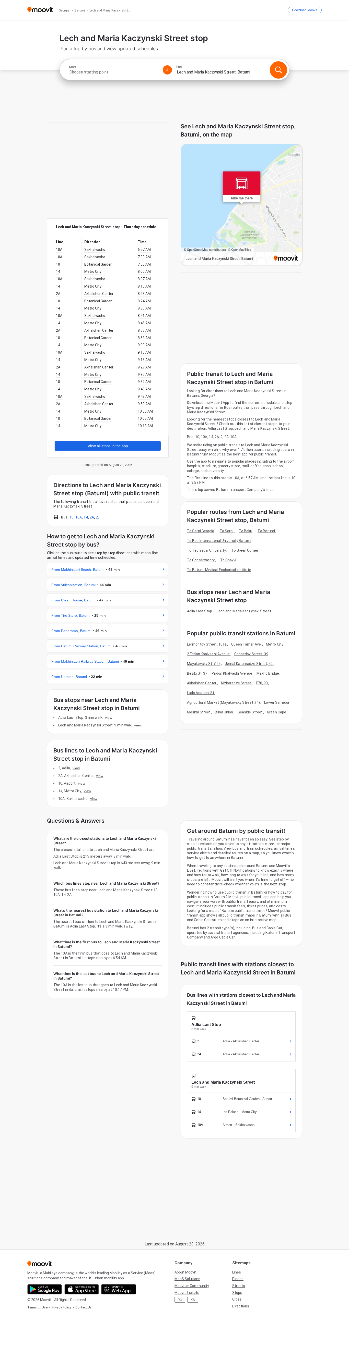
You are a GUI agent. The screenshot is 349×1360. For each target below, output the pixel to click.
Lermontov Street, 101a (207, 644)
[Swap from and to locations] (167, 70)
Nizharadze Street (236, 683)
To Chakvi (228, 560)
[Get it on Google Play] (44, 1289)
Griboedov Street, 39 (251, 654)
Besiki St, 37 (197, 673)
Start (72, 66)
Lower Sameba (276, 702)
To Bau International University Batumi (219, 541)
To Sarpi (227, 531)
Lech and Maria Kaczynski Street (244, 611)
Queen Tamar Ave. (246, 644)
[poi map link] (242, 205)
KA (193, 1300)
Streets (238, 1286)
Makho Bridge (268, 673)
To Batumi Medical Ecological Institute (219, 570)
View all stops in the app (108, 446)
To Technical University (206, 550)
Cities (237, 1299)
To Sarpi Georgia (200, 531)
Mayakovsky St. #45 (203, 664)
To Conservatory (201, 560)
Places (237, 1279)
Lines (236, 1272)
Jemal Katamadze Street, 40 (249, 664)
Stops (237, 1293)
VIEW (108, 717)
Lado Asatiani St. (201, 693)
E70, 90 (262, 683)
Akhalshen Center (202, 683)
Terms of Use (37, 1307)
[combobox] (113, 72)
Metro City (274, 644)
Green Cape (276, 712)
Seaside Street (250, 712)
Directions (240, 1306)
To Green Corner (244, 550)
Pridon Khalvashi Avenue (232, 673)
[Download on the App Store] (81, 1289)
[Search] (278, 70)
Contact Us (83, 1307)
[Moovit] (40, 10)
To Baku (245, 531)
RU (180, 1300)
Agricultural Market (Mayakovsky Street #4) (223, 702)
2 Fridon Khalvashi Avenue (208, 654)
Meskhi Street (199, 712)
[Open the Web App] (118, 1289)
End (179, 66)
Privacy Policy (61, 1307)
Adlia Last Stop (199, 611)
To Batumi (266, 531)
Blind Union (224, 712)
